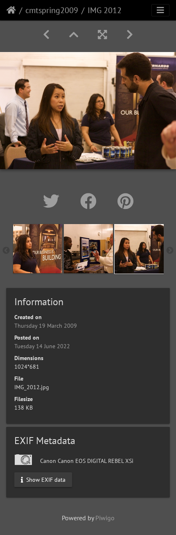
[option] (37, 248)
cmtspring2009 (51, 10)
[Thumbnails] (73, 34)
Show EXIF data (45, 479)
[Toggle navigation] (160, 10)
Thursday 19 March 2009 (45, 325)
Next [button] (170, 251)
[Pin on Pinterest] (125, 201)
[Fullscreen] (102, 34)
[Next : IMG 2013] (130, 34)
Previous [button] (6, 251)
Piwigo (105, 518)
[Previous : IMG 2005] (46, 34)
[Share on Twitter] (53, 201)
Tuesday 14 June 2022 (42, 346)
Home (11, 10)
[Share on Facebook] (90, 201)
